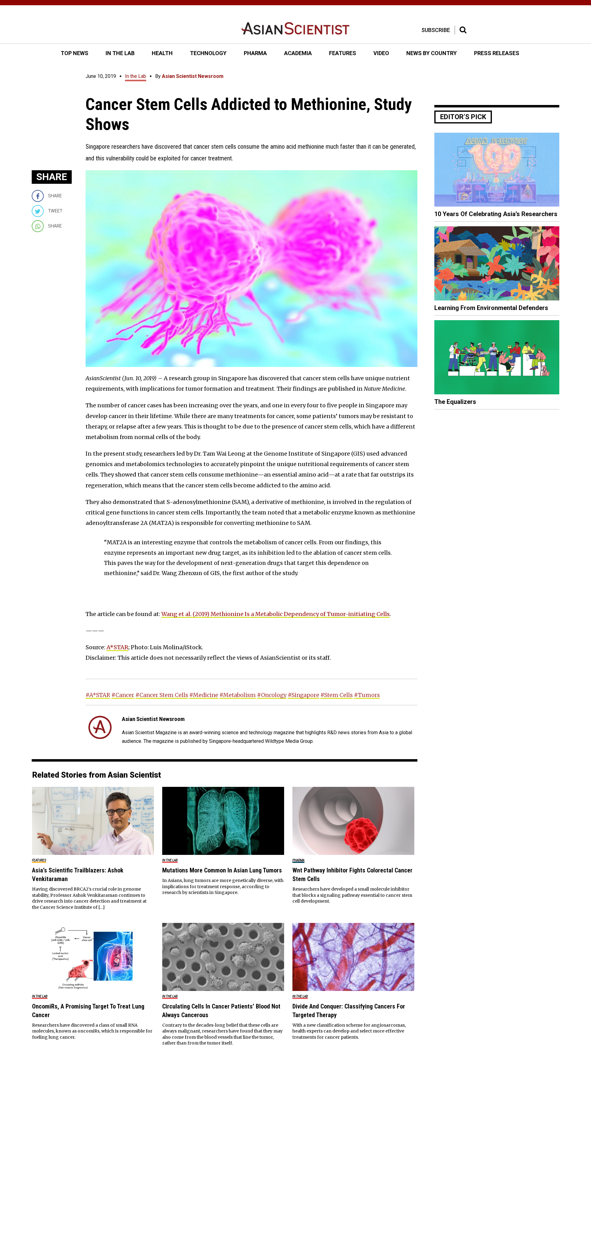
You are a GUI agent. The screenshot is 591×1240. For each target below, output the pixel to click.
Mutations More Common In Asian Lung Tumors (222, 870)
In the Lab (135, 76)
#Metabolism (237, 695)
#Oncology (272, 695)
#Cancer (122, 695)
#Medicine (203, 695)
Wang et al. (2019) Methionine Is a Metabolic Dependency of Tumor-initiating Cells (275, 614)
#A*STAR (98, 695)
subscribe (435, 30)
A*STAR (117, 647)
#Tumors (367, 695)
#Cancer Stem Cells (161, 695)
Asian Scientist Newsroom (192, 76)
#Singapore (303, 695)
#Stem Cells (336, 695)
